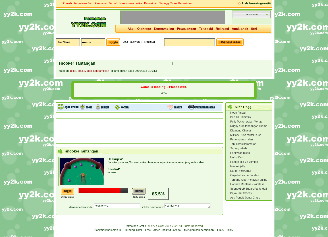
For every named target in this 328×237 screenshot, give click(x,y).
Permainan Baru (83, 3)
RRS (230, 230)
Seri (254, 28)
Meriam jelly (237, 166)
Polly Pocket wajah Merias (246, 121)
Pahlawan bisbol (240, 152)
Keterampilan (164, 28)
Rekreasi (222, 28)
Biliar (73, 70)
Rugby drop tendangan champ (248, 126)
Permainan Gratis (135, 226)
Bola (80, 70)
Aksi (131, 28)
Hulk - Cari (236, 157)
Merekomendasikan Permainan (138, 3)
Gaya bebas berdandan (244, 175)
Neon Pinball (238, 112)
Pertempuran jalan (241, 139)
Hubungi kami (133, 230)
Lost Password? (132, 41)
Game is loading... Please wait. (164, 87)
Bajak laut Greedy (241, 193)
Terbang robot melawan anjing (248, 179)
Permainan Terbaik (106, 3)
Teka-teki (206, 28)
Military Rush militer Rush (245, 135)
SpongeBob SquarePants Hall (248, 188)
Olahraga (144, 28)
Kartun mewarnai (240, 170)
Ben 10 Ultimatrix (240, 117)
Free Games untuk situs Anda (163, 230)
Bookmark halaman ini (108, 230)
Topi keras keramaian (243, 144)
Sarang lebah (238, 148)
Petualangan (186, 28)
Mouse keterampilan (96, 70)
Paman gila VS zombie (244, 161)
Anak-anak (240, 28)
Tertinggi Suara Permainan (175, 3)
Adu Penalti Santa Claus (245, 197)
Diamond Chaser (240, 130)
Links (220, 230)
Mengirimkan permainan (199, 230)
